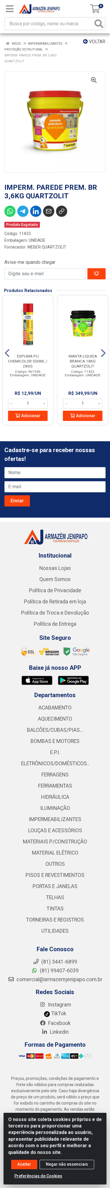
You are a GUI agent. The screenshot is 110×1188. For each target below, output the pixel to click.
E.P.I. (55, 752)
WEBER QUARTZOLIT (46, 247)
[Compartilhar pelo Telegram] (22, 211)
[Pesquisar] (99, 24)
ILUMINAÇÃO (55, 808)
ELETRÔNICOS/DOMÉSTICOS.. (55, 763)
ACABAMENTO (55, 708)
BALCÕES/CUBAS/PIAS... (55, 730)
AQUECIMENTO (55, 719)
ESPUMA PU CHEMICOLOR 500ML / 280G (28, 361)
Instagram (59, 1005)
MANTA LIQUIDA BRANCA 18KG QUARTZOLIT (83, 361)
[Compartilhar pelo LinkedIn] (35, 211)
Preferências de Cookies (38, 1176)
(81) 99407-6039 (59, 971)
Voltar (96, 41)
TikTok (58, 1013)
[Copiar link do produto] (61, 211)
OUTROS (55, 864)
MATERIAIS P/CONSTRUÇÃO (55, 842)
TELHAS (55, 897)
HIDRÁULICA (55, 797)
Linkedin (59, 1032)
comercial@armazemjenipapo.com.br (58, 979)
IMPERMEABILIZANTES (55, 819)
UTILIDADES (55, 931)
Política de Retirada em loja (55, 602)
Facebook (59, 1023)
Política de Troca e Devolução (55, 613)
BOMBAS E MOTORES (55, 741)
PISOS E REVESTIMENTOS (55, 875)
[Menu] (9, 9)
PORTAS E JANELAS (55, 886)
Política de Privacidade (55, 590)
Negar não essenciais (67, 1164)
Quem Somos (55, 579)
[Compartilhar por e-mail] (48, 211)
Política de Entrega (55, 624)
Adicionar (30, 415)
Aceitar (24, 1164)
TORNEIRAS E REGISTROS (55, 920)
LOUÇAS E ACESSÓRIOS (55, 830)
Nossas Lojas (55, 568)
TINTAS (55, 909)
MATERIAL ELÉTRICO (55, 853)
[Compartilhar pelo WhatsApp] (10, 211)
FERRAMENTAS (55, 786)
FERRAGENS (55, 775)
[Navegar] (7, 353)
